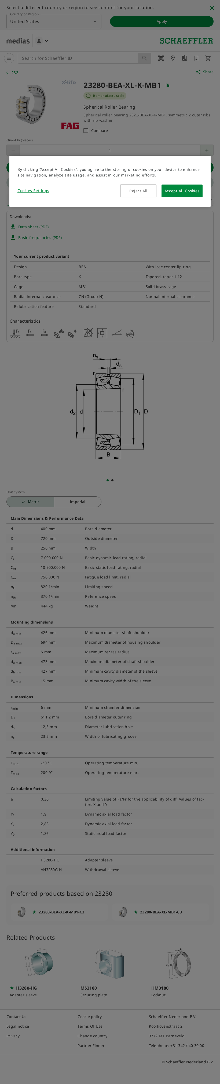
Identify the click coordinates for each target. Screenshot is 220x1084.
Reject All (138, 191)
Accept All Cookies (182, 191)
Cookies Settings (33, 190)
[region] (110, 181)
